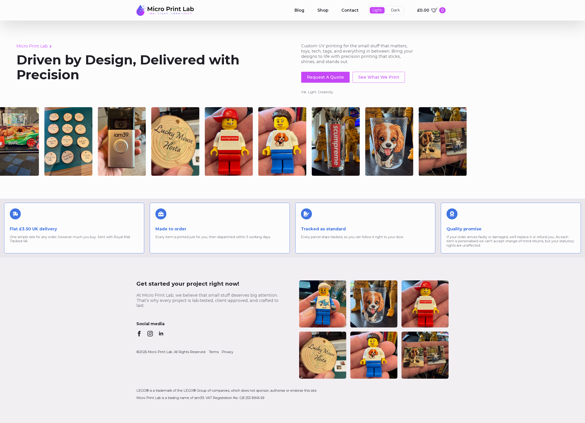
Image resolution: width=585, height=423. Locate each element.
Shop (322, 10)
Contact (350, 10)
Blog (299, 10)
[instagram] (150, 333)
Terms (214, 352)
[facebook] (139, 333)
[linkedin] (161, 333)
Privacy (227, 352)
